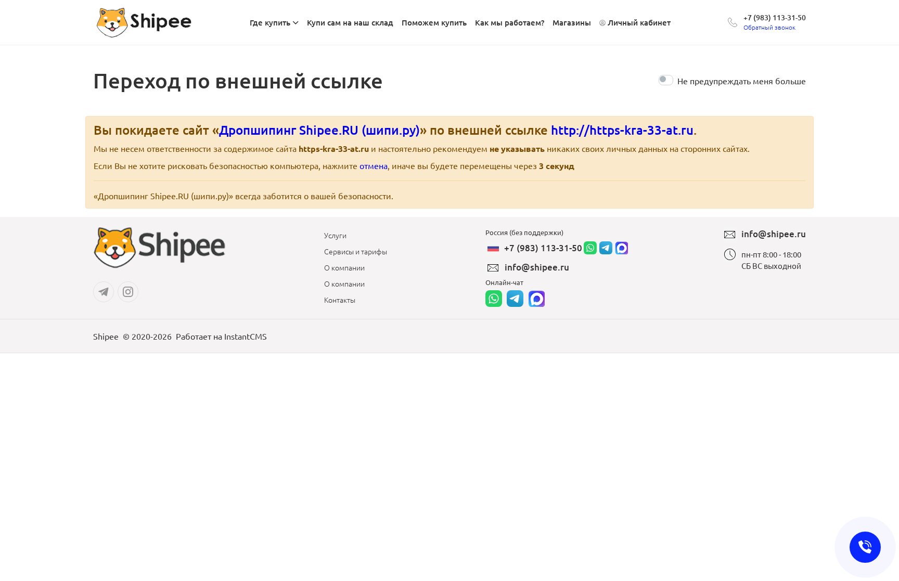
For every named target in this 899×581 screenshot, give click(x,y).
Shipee (106, 336)
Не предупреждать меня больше (741, 80)
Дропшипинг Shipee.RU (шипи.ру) (319, 130)
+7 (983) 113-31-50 (774, 17)
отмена (373, 165)
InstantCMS (245, 336)
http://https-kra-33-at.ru (622, 130)
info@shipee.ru (537, 267)
